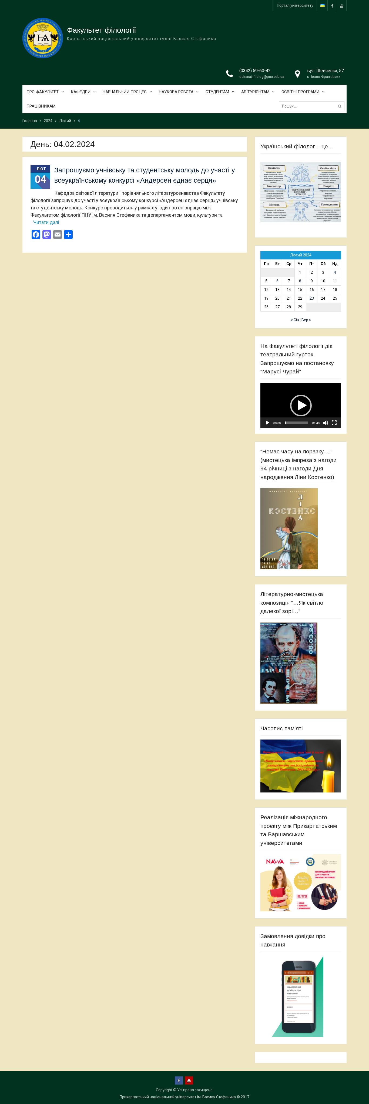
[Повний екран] (334, 423)
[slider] (296, 422)
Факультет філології (101, 30)
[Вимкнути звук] (325, 423)
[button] (301, 405)
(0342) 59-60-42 (255, 70)
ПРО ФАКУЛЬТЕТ (42, 91)
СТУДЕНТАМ (217, 91)
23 (312, 298)
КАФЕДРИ (80, 91)
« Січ (295, 320)
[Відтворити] (267, 423)
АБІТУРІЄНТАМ (255, 91)
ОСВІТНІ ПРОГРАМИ (300, 91)
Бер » (306, 320)
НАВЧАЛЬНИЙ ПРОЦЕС (125, 91)
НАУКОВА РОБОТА (176, 91)
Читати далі (46, 222)
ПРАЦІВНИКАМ (40, 106)
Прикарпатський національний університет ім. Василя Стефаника (178, 1097)
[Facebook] (332, 5)
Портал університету (295, 5)
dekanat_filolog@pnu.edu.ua (261, 77)
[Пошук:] (313, 106)
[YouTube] (341, 5)
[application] (300, 405)
